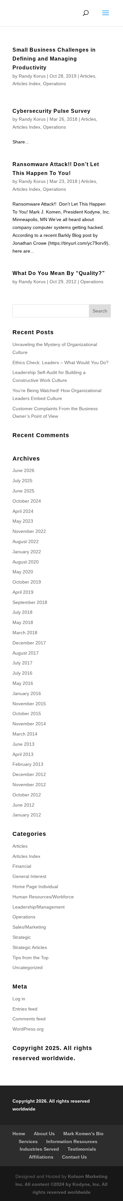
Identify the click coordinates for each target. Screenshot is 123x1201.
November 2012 (29, 784)
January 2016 (26, 693)
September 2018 (29, 602)
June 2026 (23, 470)
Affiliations (41, 1157)
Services (28, 1141)
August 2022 (25, 541)
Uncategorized (27, 967)
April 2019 (22, 592)
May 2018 (22, 622)
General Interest (29, 876)
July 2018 (22, 612)
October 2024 (26, 501)
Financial (21, 866)
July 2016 (22, 673)
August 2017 (25, 653)
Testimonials (82, 1149)
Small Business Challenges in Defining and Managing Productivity (54, 58)
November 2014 (29, 723)
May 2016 (22, 683)
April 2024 (22, 511)
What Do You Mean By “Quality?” (58, 273)
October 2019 (26, 582)
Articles (87, 76)
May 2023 (22, 521)
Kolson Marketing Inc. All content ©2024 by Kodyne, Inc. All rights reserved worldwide (61, 1184)
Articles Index (26, 83)
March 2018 (24, 632)
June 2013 (23, 744)
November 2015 (29, 703)
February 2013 (27, 764)
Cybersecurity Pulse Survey (51, 111)
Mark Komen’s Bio (83, 1133)
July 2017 (22, 662)
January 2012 (26, 814)
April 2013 (22, 754)
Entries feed (24, 1009)
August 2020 (25, 561)
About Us (44, 1133)
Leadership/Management (38, 907)
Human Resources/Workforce (43, 896)
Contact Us (74, 1157)
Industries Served (39, 1149)
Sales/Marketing (29, 927)
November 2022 (29, 531)
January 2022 (26, 551)
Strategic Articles (29, 947)
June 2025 (23, 490)
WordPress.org (28, 1029)
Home (18, 1133)
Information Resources (71, 1141)
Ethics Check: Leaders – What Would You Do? (60, 362)
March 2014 (24, 734)
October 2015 (26, 713)
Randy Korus (32, 76)
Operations (54, 83)
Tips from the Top (30, 957)
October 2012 (26, 794)
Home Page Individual (35, 886)
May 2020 (22, 571)
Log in (18, 998)
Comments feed (29, 1018)
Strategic (21, 937)
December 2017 (29, 642)
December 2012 (29, 774)
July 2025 (22, 480)
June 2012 (23, 805)
